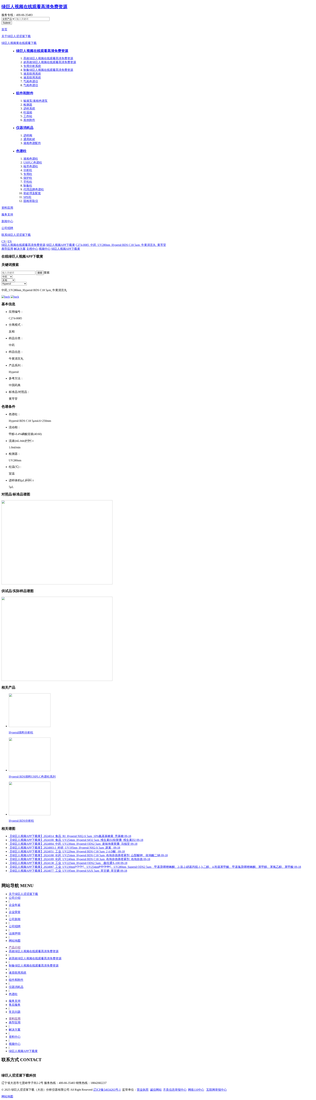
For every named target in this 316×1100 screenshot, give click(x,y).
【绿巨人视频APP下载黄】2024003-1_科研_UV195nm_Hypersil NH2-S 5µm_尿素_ (64, 847)
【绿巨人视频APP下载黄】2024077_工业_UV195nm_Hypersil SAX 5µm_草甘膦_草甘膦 (68, 870)
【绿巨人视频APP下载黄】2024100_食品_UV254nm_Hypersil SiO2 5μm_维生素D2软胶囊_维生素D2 (76, 839)
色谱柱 (21, 151)
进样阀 (27, 135)
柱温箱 (27, 112)
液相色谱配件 (32, 143)
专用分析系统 (32, 66)
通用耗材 (29, 139)
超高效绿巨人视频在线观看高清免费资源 (49, 62)
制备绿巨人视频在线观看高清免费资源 (48, 69)
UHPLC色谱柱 (32, 162)
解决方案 (20, 248)
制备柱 (27, 185)
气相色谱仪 (30, 81)
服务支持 (7, 214)
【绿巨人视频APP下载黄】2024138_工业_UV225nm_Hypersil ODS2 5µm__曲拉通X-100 (68, 863)
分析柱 (27, 170)
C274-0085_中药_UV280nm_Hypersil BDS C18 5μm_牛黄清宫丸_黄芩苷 (121, 244)
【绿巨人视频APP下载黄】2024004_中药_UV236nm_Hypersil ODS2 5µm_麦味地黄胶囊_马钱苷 (73, 843)
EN (10, 241)
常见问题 (14, 1011)
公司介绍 (14, 897)
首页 (4, 29)
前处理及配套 (32, 193)
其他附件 (29, 120)
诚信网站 (156, 1089)
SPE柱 (27, 197)
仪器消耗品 (24, 128)
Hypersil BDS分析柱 (21, 820)
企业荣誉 (14, 912)
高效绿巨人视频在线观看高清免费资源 (48, 58)
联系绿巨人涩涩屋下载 (16, 234)
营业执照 (142, 1089)
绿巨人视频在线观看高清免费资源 (34, 6)
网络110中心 (196, 1089)
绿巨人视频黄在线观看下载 (19, 42)
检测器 (27, 104)
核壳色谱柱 (30, 166)
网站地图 (14, 940)
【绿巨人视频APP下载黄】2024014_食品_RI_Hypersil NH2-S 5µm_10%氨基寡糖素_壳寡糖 (70, 836)
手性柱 (27, 181)
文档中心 (32, 248)
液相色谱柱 (30, 158)
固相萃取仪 (30, 200)
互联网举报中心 (216, 1089)
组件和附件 (24, 93)
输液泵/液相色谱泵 (35, 100)
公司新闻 (14, 919)
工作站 (27, 116)
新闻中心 (7, 221)
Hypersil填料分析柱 (21, 732)
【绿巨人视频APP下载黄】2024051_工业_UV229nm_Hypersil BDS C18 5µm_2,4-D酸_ (67, 851)
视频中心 (44, 248)
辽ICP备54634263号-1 (107, 1089)
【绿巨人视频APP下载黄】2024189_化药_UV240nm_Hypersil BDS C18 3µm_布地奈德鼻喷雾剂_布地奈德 (79, 859)
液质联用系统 (32, 73)
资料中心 (14, 1036)
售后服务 (14, 1004)
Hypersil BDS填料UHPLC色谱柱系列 (32, 776)
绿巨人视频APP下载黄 (60, 244)
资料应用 (7, 207)
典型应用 (7, 248)
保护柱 (27, 177)
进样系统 (29, 108)
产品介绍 (14, 947)
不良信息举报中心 (175, 1089)
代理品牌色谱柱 (33, 189)
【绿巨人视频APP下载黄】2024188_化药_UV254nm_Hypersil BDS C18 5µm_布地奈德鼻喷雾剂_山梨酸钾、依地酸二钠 (88, 855)
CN (3, 241)
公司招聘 (7, 228)
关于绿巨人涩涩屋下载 (16, 36)
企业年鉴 (14, 904)
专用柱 (27, 174)
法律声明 (14, 933)
